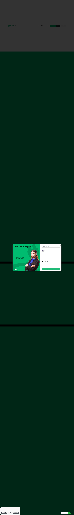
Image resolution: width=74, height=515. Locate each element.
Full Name (43, 244)
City (42, 257)
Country (52, 257)
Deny (10, 512)
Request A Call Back (51, 269)
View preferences (16, 512)
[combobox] (43, 251)
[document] (37, 257)
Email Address (44, 253)
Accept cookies (4, 512)
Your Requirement (45, 261)
